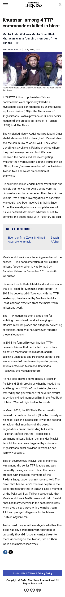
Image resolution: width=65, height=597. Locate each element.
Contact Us (19, 573)
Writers (31, 573)
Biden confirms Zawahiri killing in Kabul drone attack (26, 239)
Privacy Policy (45, 573)
